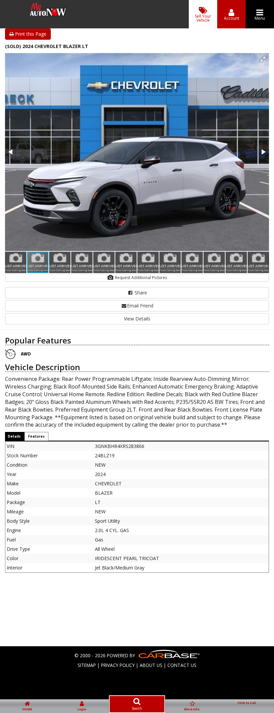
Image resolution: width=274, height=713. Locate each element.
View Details (137, 318)
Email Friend (140, 305)
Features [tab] (36, 436)
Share (140, 292)
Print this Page (30, 34)
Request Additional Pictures (140, 277)
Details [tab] (14, 436)
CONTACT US (181, 665)
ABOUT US (151, 665)
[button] (263, 59)
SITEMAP (87, 665)
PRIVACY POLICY (118, 665)
